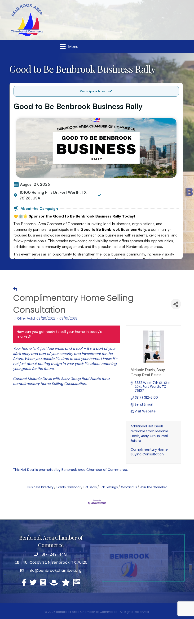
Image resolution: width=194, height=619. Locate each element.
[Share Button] (176, 304)
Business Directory (40, 487)
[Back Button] (15, 289)
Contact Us (129, 487)
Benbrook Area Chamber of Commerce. (95, 469)
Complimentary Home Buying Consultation (149, 452)
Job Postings (109, 487)
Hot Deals (90, 487)
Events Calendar (68, 487)
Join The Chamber (153, 487)
